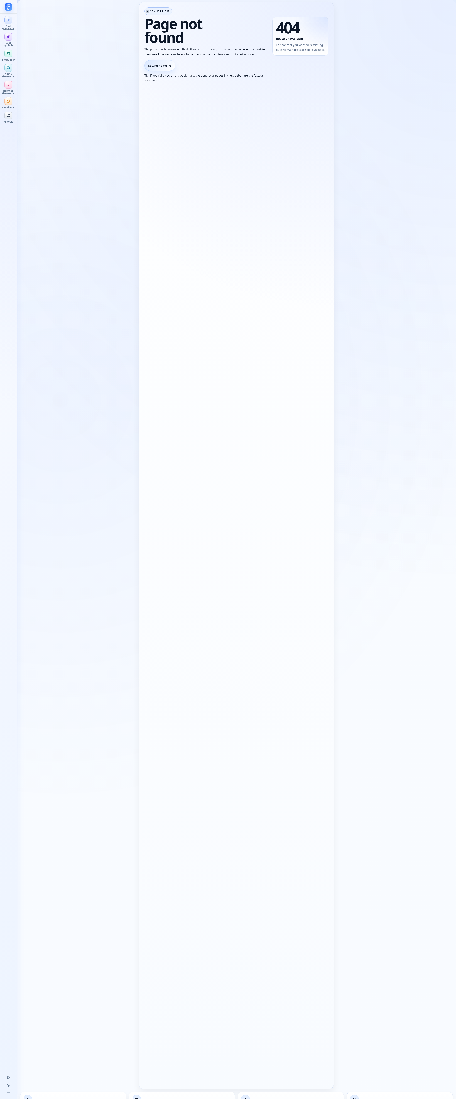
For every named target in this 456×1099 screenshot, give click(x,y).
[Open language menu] (8, 1077)
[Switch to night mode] (8, 1085)
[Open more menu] (8, 1093)
